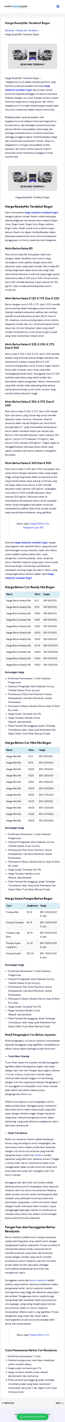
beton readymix (38, 1280)
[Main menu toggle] (58, 6)
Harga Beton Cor (39, 1334)
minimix (38, 1155)
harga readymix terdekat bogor (41, 212)
